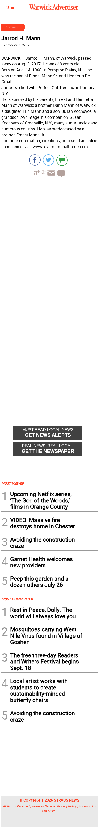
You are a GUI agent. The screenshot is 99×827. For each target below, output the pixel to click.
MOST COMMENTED (17, 599)
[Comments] (62, 160)
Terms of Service (43, 806)
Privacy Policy (67, 806)
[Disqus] (49, 239)
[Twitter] (48, 160)
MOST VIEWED (12, 483)
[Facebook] (35, 160)
